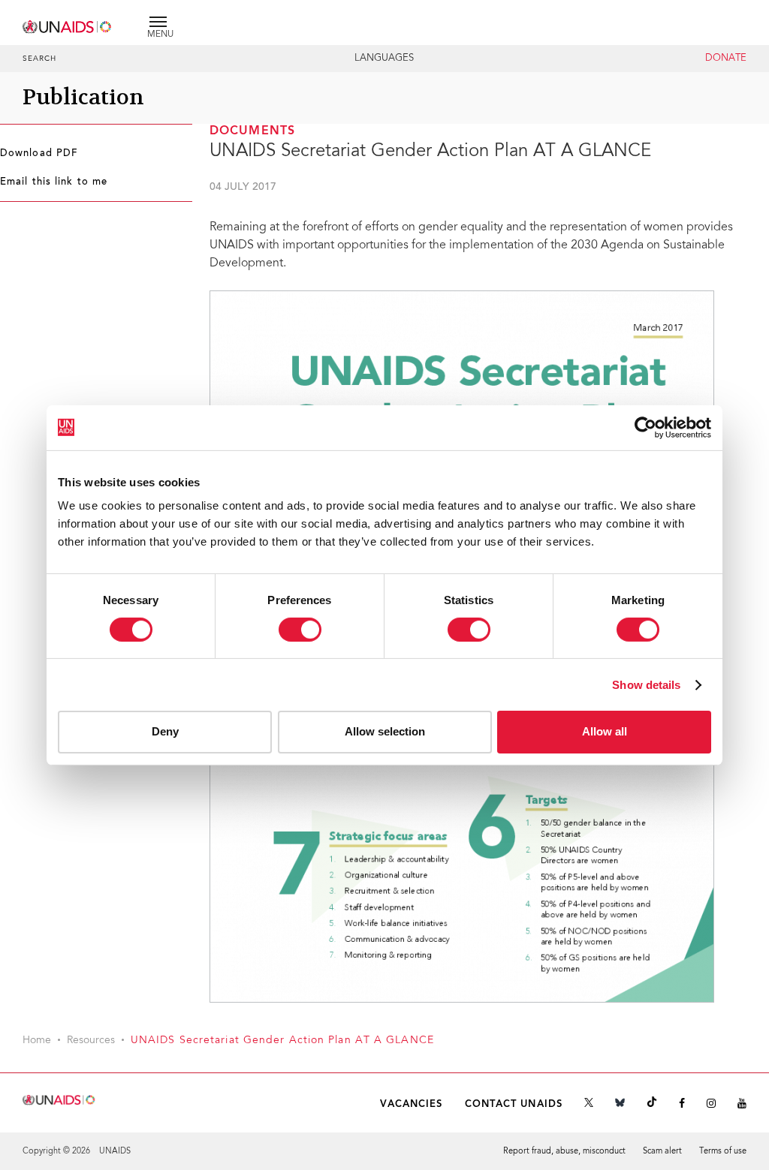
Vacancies (411, 1104)
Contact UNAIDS (513, 1104)
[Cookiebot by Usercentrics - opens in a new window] (645, 427)
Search (40, 59)
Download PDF (38, 153)
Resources (91, 1041)
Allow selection (385, 731)
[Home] (68, 24)
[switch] (300, 630)
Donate (725, 58)
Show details (646, 684)
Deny (165, 731)
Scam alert (662, 1151)
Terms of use (722, 1151)
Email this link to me (53, 182)
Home (37, 1041)
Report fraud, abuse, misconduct (564, 1151)
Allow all (604, 731)
